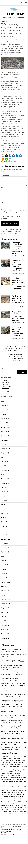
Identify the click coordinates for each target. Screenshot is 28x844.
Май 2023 (4, 569)
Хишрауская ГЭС (14, 807)
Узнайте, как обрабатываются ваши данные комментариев (11, 233)
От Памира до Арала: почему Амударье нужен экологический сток (18, 300)
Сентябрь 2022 (5, 603)
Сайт (2, 202)
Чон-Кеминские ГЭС (9, 809)
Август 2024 (5, 504)
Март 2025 (4, 474)
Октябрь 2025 (5, 444)
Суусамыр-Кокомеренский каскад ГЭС (13, 796)
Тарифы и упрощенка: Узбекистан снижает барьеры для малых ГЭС (17, 265)
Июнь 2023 (4, 565)
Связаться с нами (6, 831)
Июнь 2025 (4, 461)
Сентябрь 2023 (5, 552)
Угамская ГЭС (10, 803)
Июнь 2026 (4, 410)
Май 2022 (4, 621)
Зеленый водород (11, 833)
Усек (15, 803)
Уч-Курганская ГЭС (16, 805)
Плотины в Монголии (12, 700)
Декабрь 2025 (5, 436)
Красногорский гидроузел (7, 775)
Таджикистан (6, 384)
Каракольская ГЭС (16, 771)
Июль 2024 (4, 509)
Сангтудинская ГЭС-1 (15, 788)
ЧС (19, 807)
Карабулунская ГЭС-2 (6, 771)
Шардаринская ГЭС (19, 809)
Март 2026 (4, 423)
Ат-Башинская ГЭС (11, 758)
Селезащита (13, 794)
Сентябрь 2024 (5, 500)
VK (15, 828)
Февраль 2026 (5, 427)
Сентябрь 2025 (5, 448)
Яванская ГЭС (10, 813)
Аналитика (3, 758)
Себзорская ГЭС (11, 792)
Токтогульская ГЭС (6, 800)
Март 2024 (4, 526)
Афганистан (5, 390)
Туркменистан (6, 386)
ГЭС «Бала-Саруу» (8, 764)
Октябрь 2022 (5, 599)
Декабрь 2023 (5, 539)
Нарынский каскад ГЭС (18, 779)
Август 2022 (5, 608)
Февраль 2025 (5, 479)
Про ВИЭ (3, 833)
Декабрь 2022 (5, 590)
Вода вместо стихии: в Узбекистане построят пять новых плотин (18, 316)
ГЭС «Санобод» (17, 764)
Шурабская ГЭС (14, 811)
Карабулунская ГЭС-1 (19, 770)
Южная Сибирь (6, 391)
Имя (3, 187)
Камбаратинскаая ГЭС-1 (9, 768)
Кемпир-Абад (13, 773)
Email (3, 195)
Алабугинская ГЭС (11, 756)
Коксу (18, 773)
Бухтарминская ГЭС (6, 760)
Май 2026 (4, 414)
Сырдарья (3, 798)
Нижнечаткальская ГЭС (13, 783)
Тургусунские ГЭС (15, 801)
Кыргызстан (5, 382)
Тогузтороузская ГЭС (15, 798)
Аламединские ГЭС (21, 756)
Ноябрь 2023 (5, 543)
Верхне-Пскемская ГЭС (19, 762)
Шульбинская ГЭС (5, 811)
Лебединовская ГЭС (15, 777)
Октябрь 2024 (5, 496)
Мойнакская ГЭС (8, 779)
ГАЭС (2, 764)
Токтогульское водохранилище (19, 800)
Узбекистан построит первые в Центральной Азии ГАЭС (17, 331)
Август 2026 (5, 401)
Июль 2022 (4, 612)
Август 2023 (5, 556)
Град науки (11, 834)
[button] (3, 155)
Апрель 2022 (5, 625)
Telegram (11, 828)
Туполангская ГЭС (5, 801)
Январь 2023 (5, 586)
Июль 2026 (4, 405)
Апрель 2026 (5, 418)
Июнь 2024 (4, 513)
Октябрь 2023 (5, 547)
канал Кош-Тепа (22, 813)
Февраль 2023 (5, 582)
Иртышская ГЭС (5, 766)
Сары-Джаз (4, 792)
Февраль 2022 (5, 634)
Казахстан (5, 380)
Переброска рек (14, 786)
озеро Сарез (4, 815)
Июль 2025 (4, 457)
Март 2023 (4, 578)
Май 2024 (4, 517)
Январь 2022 (5, 638)
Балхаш (19, 758)
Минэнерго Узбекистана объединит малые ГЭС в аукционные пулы (17, 247)
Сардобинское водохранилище (18, 790)
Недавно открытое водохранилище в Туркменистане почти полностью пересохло (12, 667)
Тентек (8, 798)
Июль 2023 (4, 560)
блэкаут (16, 813)
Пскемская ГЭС (22, 786)
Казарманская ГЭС (14, 766)
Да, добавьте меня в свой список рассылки (11, 217)
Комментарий (5, 175)
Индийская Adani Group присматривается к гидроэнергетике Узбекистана (18, 283)
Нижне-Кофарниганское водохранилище (11, 781)
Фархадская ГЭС (5, 807)
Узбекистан (5, 388)
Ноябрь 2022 (5, 595)
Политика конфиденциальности (13, 829)
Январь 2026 (5, 431)
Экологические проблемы (10, 161)
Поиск (3, 368)
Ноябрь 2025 (5, 440)
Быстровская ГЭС (16, 760)
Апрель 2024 (5, 522)
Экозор (5, 834)
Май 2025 (4, 466)
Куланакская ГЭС (19, 775)
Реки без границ (5, 788)
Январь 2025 (5, 483)
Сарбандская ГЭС (5, 790)
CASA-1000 (4, 756)
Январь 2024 (5, 535)
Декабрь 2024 (5, 487)
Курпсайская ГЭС (5, 777)
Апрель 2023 (5, 573)
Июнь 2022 (4, 616)
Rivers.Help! (14, 14)
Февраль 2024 (5, 530)
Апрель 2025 (5, 470)
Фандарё (23, 805)
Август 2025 (5, 453)
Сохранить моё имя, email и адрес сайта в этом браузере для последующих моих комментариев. (14, 212)
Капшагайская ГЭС (9, 770)
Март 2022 (4, 629)
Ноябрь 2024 (5, 491)
